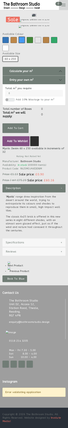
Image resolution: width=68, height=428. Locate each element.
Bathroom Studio (31, 161)
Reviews (34, 251)
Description (34, 188)
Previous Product (19, 271)
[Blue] (5, 40)
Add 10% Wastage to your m (35, 99)
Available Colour (13, 34)
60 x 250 (10, 58)
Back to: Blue (16, 278)
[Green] (30, 40)
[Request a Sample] (34, 141)
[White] (5, 48)
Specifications (34, 242)
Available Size (11, 53)
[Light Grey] (38, 40)
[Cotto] (14, 40)
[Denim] (22, 40)
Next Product (15, 265)
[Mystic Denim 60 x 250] (34, 21)
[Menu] (63, 5)
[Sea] (54, 40)
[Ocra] (46, 40)
